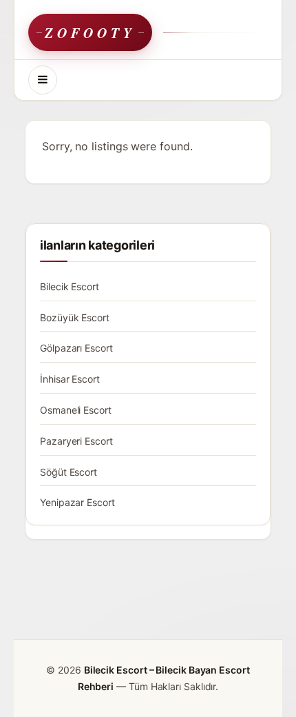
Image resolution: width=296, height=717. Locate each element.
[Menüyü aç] (42, 79)
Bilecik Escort (69, 286)
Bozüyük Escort (74, 317)
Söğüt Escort (68, 472)
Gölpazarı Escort (76, 348)
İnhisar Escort (70, 379)
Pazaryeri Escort (76, 441)
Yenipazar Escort (77, 502)
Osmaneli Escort (76, 410)
